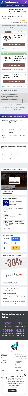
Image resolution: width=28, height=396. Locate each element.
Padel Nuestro (5, 151)
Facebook (3, 360)
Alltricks (11, 155)
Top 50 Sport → (7, 228)
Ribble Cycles (19, 151)
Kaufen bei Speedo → (8, 191)
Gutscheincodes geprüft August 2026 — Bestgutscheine (10, 2)
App (2, 362)
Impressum (18, 373)
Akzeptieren (12, 390)
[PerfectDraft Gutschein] (15, 248)
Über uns (3, 373)
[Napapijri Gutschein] (7, 239)
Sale (16, 365)
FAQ (2, 375)
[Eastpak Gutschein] (15, 243)
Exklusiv (9, 5)
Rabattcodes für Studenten (19, 361)
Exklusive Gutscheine (20, 356)
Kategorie (16, 5)
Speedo (12, 151)
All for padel (11, 159)
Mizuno (4, 159)
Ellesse (4, 155)
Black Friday (18, 367)
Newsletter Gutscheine (21, 359)
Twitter (3, 358)
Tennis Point (19, 155)
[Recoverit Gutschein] (7, 248)
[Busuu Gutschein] (15, 239)
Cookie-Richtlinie (16, 385)
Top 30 (3, 5)
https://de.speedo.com (7, 193)
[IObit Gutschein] (7, 243)
